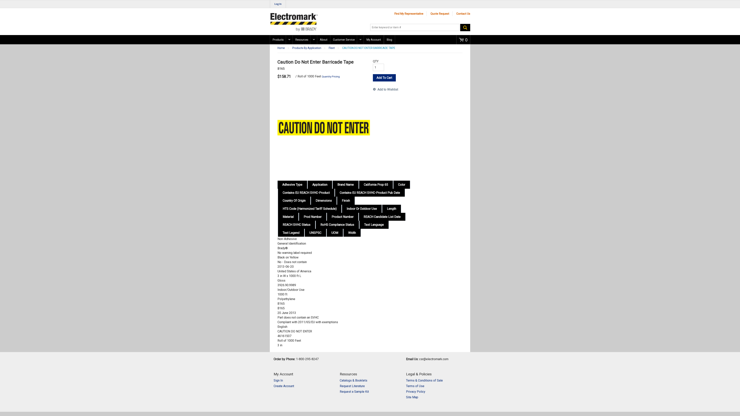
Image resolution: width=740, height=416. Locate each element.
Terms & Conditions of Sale (424, 380)
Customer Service (344, 39)
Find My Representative (408, 13)
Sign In (278, 380)
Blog (389, 39)
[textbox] (414, 27)
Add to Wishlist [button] (388, 89)
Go (465, 27)
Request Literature (352, 386)
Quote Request (440, 13)
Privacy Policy (415, 391)
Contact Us (463, 13)
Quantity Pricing (331, 76)
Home (281, 48)
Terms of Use (415, 386)
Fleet (332, 48)
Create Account (284, 386)
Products (278, 39)
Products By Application (306, 48)
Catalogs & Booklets (353, 380)
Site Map (412, 397)
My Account (374, 39)
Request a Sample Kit (354, 391)
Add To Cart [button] (384, 78)
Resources (301, 39)
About (323, 39)
